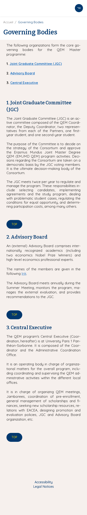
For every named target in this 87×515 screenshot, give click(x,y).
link (24, 274)
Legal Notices (43, 486)
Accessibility (44, 482)
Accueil (8, 22)
